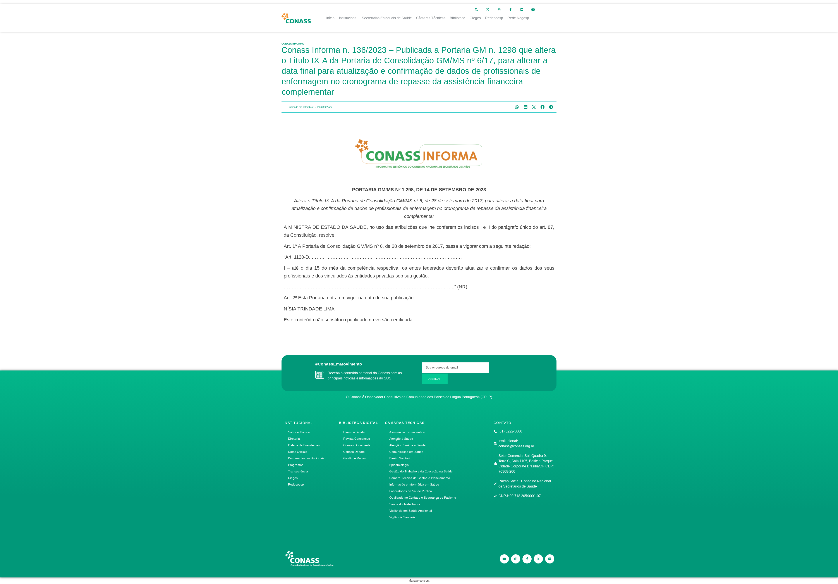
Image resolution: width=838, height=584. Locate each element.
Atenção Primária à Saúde (407, 445)
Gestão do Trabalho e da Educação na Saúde (421, 471)
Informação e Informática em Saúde (414, 484)
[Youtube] (533, 9)
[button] (517, 107)
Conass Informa (293, 43)
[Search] (476, 9)
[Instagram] (499, 9)
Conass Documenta (357, 445)
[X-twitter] (487, 9)
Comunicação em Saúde (406, 451)
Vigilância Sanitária (402, 517)
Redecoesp (296, 484)
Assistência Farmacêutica (407, 432)
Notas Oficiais (297, 451)
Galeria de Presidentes (304, 445)
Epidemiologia (399, 465)
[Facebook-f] (510, 9)
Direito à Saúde (354, 432)
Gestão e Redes (354, 458)
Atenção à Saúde (401, 438)
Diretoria (294, 438)
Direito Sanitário (400, 458)
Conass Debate (354, 451)
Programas (295, 465)
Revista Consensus (356, 438)
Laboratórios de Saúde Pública (410, 491)
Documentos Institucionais (306, 458)
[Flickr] (521, 9)
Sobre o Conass (299, 432)
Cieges (293, 478)
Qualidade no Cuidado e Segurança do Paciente (422, 497)
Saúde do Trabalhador (404, 504)
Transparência (298, 471)
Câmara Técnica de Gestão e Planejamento (419, 478)
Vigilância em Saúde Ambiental (410, 510)
